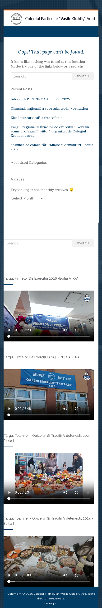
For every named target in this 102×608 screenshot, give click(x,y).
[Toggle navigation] (9, 30)
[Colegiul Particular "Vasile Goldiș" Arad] (53, 19)
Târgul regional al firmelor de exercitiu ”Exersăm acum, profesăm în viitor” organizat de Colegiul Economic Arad (50, 131)
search (83, 76)
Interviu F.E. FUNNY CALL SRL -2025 (40, 99)
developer (51, 603)
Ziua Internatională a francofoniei (37, 118)
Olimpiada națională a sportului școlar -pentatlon (49, 108)
